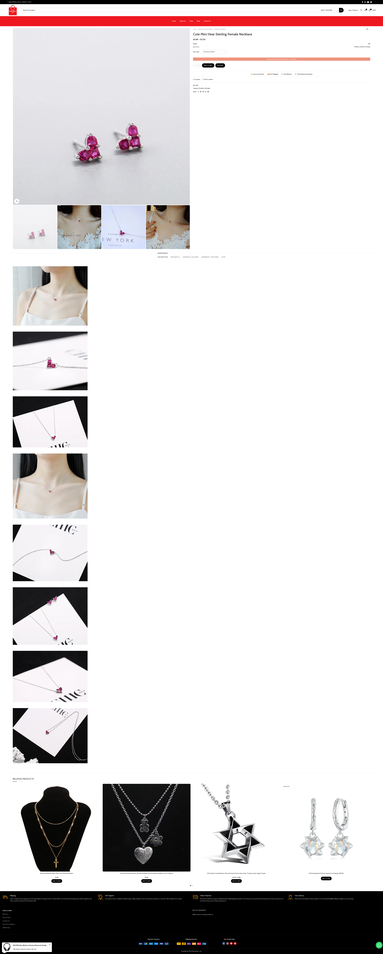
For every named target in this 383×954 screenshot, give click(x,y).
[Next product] (369, 29)
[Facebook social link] (362, 2)
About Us (5, 914)
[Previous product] (365, 29)
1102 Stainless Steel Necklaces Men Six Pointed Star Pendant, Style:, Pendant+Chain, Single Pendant (236, 873)
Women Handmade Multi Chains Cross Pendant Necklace (56, 873)
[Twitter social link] (200, 91)
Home (195, 29)
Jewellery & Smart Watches (205, 29)
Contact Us (5, 921)
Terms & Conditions (8, 924)
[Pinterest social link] (371, 2)
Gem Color (196, 52)
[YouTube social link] (368, 2)
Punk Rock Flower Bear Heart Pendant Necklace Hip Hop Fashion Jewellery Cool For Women (146, 873)
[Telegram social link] (208, 91)
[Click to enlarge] (16, 201)
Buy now (220, 65)
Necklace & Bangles (220, 29)
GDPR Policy (6, 928)
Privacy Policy (6, 917)
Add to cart (208, 65)
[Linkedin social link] (205, 91)
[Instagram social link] (365, 2)
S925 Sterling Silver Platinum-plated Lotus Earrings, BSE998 (326, 873)
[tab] (163, 256)
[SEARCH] (341, 10)
